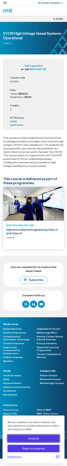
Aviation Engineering (14, 332)
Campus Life (47, 370)
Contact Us (10, 405)
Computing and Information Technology (16, 338)
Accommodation (12, 383)
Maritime (8, 361)
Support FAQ (10, 413)
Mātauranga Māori (47, 332)
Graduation (9, 390)
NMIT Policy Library (47, 413)
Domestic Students (50, 3)
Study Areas (10, 324)
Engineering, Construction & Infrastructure (11, 350)
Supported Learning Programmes (48, 349)
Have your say (11, 409)
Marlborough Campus (52, 383)
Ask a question (33, 65)
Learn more (16, 124)
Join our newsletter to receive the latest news (33, 273)
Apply (6, 379)
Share (59, 19)
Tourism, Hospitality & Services (49, 356)
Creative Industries (13, 343)
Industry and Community (16, 387)
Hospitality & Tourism (48, 328)
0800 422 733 (37, 69)
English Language (13, 357)
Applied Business (12, 328)
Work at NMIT (44, 409)
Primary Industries (47, 343)
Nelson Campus (48, 375)
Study (7, 370)
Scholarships (10, 394)
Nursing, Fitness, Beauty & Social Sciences (50, 338)
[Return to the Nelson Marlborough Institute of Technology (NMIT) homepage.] (7, 11)
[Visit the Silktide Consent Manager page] (58, 456)
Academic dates (12, 375)
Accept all (33, 438)
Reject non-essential (33, 448)
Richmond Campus (50, 379)
